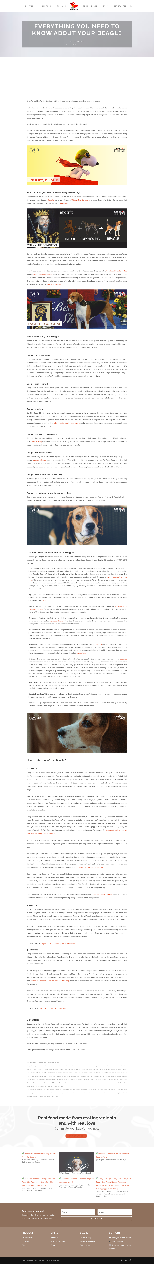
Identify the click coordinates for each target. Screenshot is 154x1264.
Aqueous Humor (56, 621)
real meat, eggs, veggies (102, 894)
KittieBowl (55, 1238)
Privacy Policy (85, 1238)
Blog (53, 1245)
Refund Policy (85, 1245)
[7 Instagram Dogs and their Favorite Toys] (113, 1155)
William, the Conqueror (80, 200)
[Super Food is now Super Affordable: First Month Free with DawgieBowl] (39, 1182)
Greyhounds (63, 203)
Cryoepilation (81, 653)
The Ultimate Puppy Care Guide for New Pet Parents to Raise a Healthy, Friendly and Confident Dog (112, 1194)
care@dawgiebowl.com (121, 1238)
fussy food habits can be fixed (91, 867)
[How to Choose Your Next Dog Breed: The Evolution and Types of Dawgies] (76, 1180)
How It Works (29, 6)
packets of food (39, 460)
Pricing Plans (90, 6)
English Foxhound (54, 284)
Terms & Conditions (88, 1241)
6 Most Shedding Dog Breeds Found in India (75, 1173)
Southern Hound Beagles (116, 271)
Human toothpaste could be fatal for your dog (50, 981)
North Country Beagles (42, 274)
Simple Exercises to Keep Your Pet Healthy (58, 944)
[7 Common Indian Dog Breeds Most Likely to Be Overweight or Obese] (39, 1155)
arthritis (45, 600)
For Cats (61, 6)
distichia (99, 644)
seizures (123, 659)
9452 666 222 (117, 1241)
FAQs (105, 6)
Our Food (46, 6)
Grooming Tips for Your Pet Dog (53, 1008)
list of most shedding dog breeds (67, 423)
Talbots (51, 200)
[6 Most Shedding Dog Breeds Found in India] (76, 1162)
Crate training (36, 442)
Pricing (24, 1245)
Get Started (120, 6)
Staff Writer (77, 42)
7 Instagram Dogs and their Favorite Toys (111, 1160)
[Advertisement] (77, 73)
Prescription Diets (58, 1241)
